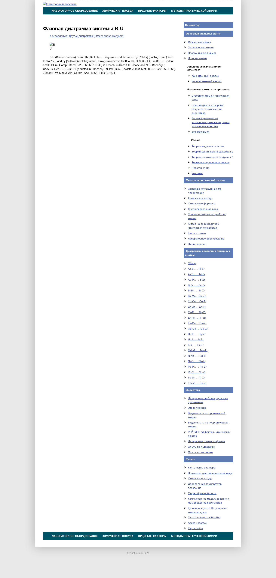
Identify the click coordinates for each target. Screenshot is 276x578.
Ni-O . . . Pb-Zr (196, 361)
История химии (197, 58)
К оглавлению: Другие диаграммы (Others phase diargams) (87, 36)
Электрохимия (201, 131)
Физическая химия (199, 42)
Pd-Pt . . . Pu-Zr (197, 366)
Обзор (192, 263)
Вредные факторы (152, 10)
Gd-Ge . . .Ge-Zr (198, 328)
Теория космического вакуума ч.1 (212, 151)
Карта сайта (195, 528)
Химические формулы (201, 203)
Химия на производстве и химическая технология (91, 18)
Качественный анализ (205, 75)
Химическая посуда (117, 10)
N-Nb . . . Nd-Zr (197, 355)
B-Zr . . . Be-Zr (196, 285)
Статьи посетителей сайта (204, 517)
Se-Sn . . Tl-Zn (196, 377)
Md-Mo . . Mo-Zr (197, 350)
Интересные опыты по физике (206, 441)
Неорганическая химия (202, 52)
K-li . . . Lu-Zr (196, 344)
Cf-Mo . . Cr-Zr (196, 306)
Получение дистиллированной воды (210, 472)
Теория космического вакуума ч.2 (212, 156)
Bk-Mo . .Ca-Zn (197, 295)
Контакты (144, 18)
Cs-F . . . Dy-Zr (197, 312)
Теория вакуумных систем (208, 146)
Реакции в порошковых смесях (210, 162)
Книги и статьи (197, 233)
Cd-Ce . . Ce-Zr (197, 301)
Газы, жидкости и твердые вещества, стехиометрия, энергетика (208, 109)
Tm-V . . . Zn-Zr (197, 382)
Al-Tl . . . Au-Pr (196, 274)
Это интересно (197, 243)
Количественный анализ (207, 81)
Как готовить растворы (202, 467)
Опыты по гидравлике (201, 446)
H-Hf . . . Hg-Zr (197, 334)
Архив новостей (197, 522)
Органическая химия (201, 47)
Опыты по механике (200, 452)
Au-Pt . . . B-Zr (196, 279)
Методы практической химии (194, 10)
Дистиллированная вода (203, 208)
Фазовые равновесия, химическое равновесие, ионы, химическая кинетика (211, 122)
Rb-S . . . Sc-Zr (197, 372)
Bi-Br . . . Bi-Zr (196, 290)
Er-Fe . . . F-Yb (197, 317)
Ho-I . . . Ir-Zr (196, 339)
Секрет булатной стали (202, 493)
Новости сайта (201, 167)
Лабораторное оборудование (75, 10)
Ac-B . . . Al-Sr (196, 268)
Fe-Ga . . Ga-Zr (197, 323)
